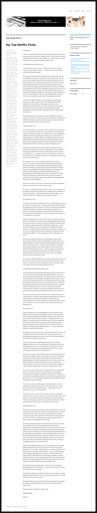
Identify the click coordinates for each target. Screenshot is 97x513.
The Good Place (12, 151)
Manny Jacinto (9, 113)
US (9, 158)
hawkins (14, 91)
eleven (12, 81)
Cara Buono (14, 67)
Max (16, 115)
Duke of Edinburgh (10, 76)
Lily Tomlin (14, 110)
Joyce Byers (11, 106)
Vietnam (8, 161)
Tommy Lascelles (10, 154)
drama (15, 75)
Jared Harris (12, 101)
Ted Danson (12, 148)
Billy (14, 60)
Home (70, 11)
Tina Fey (8, 152)
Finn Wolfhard (14, 84)
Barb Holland (14, 58)
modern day (9, 121)
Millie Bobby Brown (10, 119)
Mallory (14, 112)
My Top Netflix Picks (21, 44)
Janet (7, 101)
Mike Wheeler (14, 118)
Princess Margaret (10, 133)
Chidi (7, 70)
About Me (77, 11)
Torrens (16, 154)
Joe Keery (14, 103)
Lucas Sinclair (9, 112)
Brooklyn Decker (11, 63)
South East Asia (11, 143)
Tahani (7, 148)
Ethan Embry (13, 82)
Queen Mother (9, 136)
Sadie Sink (12, 139)
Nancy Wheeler (9, 122)
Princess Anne (12, 131)
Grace (12, 90)
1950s (15, 57)
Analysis (14, 52)
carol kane (8, 69)
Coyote (7, 72)
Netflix (10, 124)
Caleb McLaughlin (10, 66)
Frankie (7, 85)
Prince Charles (9, 130)
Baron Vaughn (9, 60)
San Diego (13, 140)
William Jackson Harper (11, 163)
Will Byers (12, 161)
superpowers (12, 146)
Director (8, 53)
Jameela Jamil (9, 98)
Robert (14, 136)
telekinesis (8, 149)
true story (8, 155)
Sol (6, 143)
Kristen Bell (8, 110)
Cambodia (8, 67)
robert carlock (9, 137)
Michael (8, 116)
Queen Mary (14, 134)
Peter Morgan (12, 128)
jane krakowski (12, 100)
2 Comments (9, 166)
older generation (10, 127)
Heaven (8, 93)
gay (12, 87)
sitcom (16, 142)
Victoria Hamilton (13, 160)
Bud (17, 64)
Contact (88, 11)
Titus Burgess (13, 152)
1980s (7, 58)
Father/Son (8, 84)
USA (12, 158)
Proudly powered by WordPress (20, 506)
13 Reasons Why (9, 57)
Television (8, 55)
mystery (14, 121)
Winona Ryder (9, 164)
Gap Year (12, 85)
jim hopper (8, 103)
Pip (16, 128)
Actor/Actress (9, 52)
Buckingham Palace (10, 64)
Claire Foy (11, 70)
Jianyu (16, 101)
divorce (12, 75)
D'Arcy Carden (13, 72)
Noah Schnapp (14, 125)
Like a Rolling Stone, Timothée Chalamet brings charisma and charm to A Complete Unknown (80, 66)
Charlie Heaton (14, 69)
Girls (15, 53)
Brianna (11, 61)
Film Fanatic (9, 506)
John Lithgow (9, 104)
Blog (83, 11)
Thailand (13, 149)
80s (10, 58)
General (12, 53)
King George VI (13, 109)
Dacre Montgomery (10, 73)
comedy (16, 70)
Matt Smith (11, 115)
